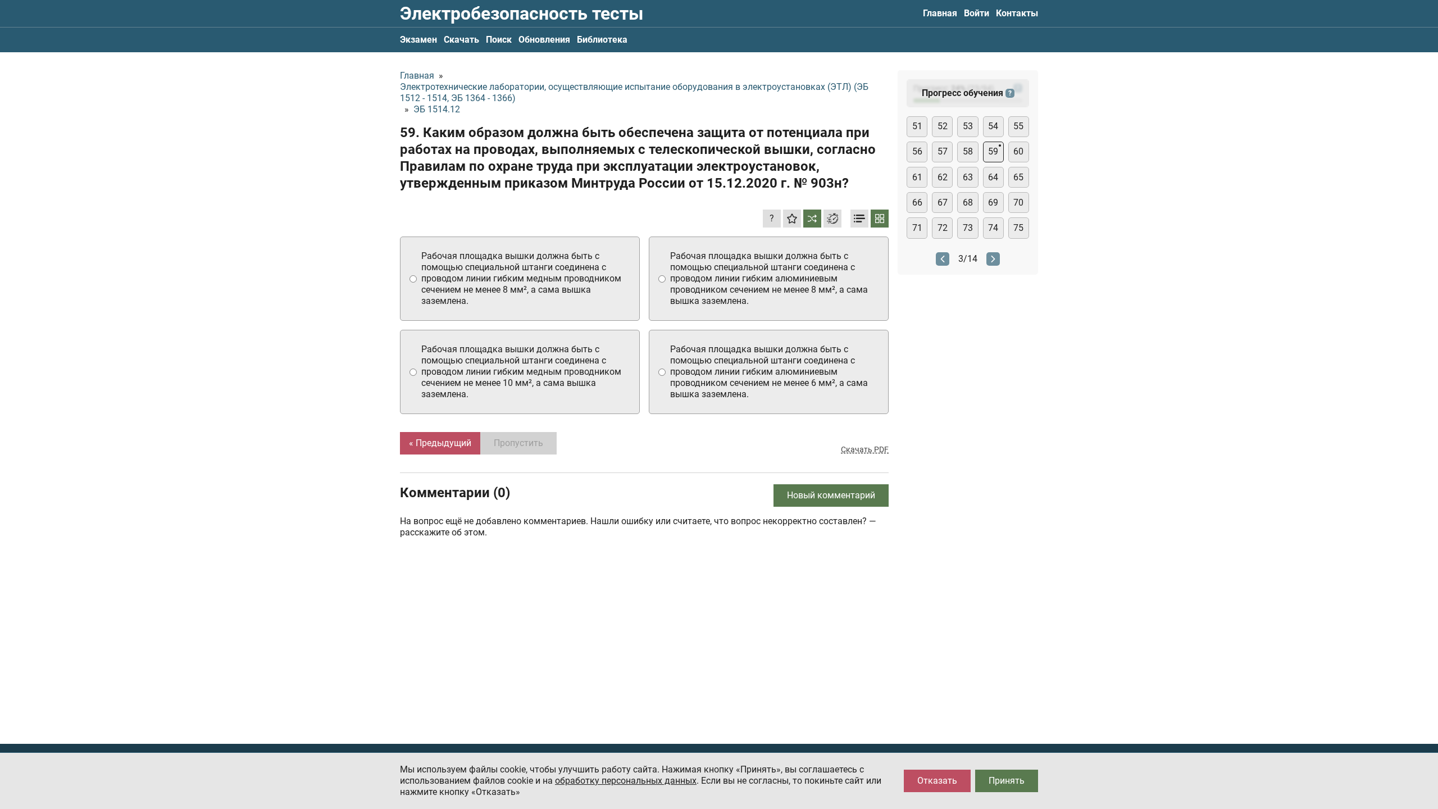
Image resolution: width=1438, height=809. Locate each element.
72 (943, 227)
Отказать (937, 780)
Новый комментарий (831, 495)
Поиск (499, 39)
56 (917, 151)
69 (993, 202)
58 (968, 151)
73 (968, 227)
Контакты (1017, 13)
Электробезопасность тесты (521, 13)
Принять (1007, 780)
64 (993, 177)
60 (1018, 151)
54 (993, 126)
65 (1018, 177)
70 (1018, 202)
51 (917, 126)
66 (917, 202)
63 (968, 177)
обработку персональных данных (626, 780)
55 (1018, 126)
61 (917, 177)
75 (1018, 227)
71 (917, 227)
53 (968, 126)
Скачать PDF (865, 449)
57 (943, 151)
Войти (976, 13)
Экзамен (418, 39)
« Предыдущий (440, 443)
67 (943, 202)
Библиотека (602, 39)
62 (943, 177)
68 (968, 202)
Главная (940, 13)
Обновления (544, 39)
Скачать (461, 39)
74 (993, 227)
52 (943, 126)
